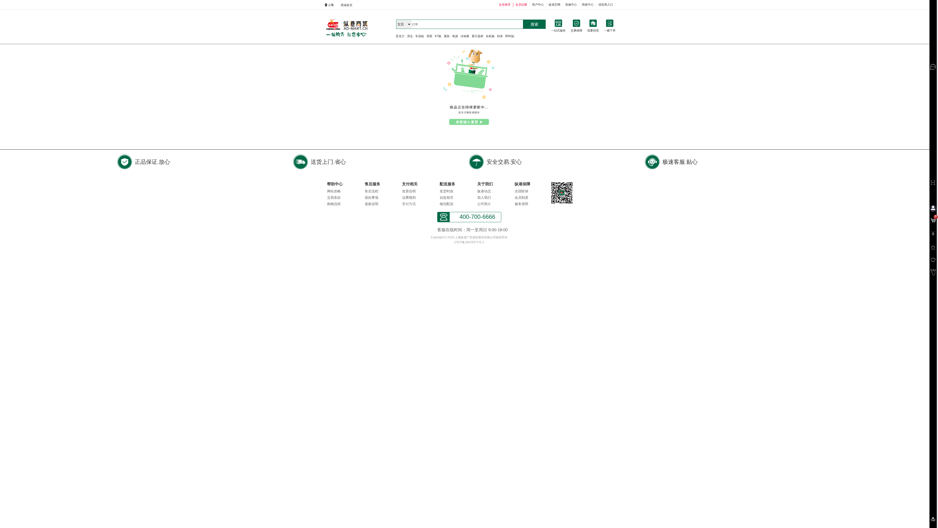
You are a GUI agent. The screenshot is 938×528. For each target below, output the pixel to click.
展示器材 (477, 36)
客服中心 (571, 4)
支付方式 (409, 204)
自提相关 (446, 197)
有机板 (490, 36)
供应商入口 (605, 4)
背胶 (429, 36)
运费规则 (409, 197)
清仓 (410, 36)
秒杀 (500, 36)
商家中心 (588, 4)
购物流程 (334, 204)
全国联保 (521, 191)
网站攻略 (334, 191)
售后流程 (371, 191)
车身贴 (419, 36)
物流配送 (446, 204)
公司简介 (484, 204)
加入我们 (484, 197)
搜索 (534, 24)
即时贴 (509, 36)
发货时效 (446, 191)
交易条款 (334, 197)
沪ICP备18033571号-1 (469, 242)
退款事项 (371, 197)
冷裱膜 (464, 36)
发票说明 (409, 191)
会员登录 (505, 4)
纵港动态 (484, 191)
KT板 (438, 36)
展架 (447, 36)
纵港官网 (554, 4)
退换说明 (371, 204)
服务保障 (521, 204)
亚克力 (400, 36)
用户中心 (538, 4)
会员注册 (521, 4)
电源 (455, 36)
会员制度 (521, 197)
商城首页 (346, 5)
